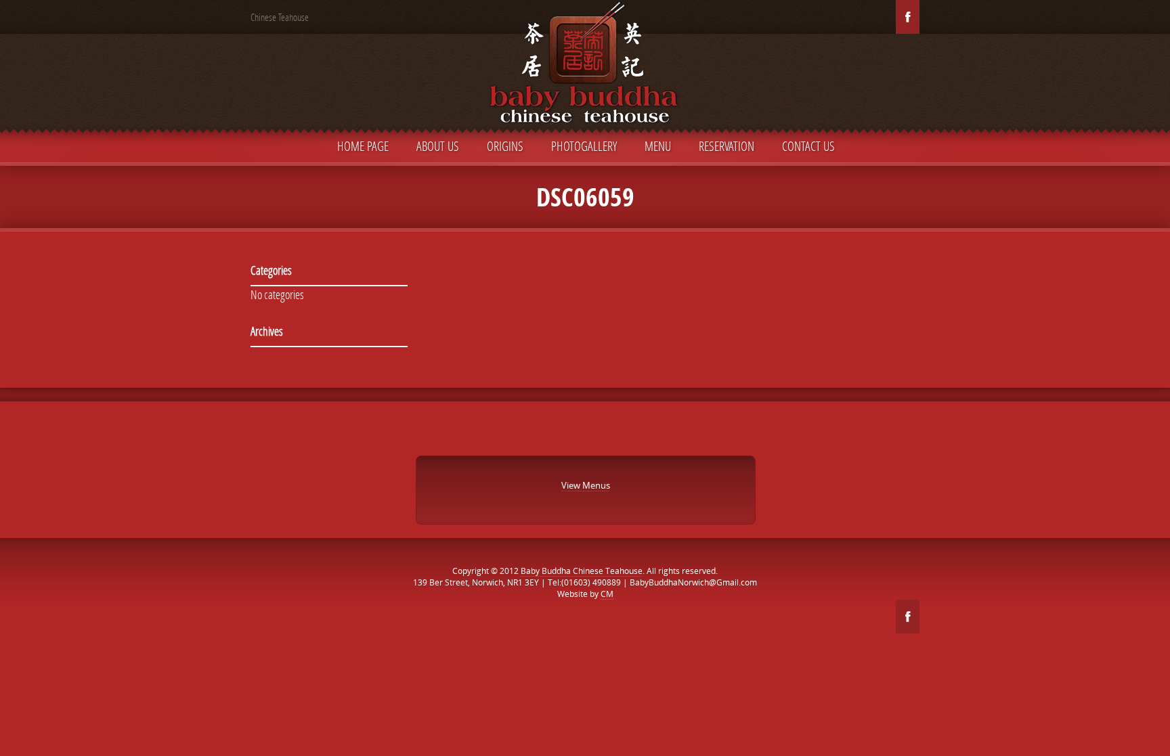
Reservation (726, 145)
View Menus (585, 485)
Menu (658, 145)
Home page (363, 145)
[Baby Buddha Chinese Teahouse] (585, 66)
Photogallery (584, 145)
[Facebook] (907, 17)
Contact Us (808, 145)
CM (607, 594)
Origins (505, 145)
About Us (437, 145)
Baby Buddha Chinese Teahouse (582, 571)
